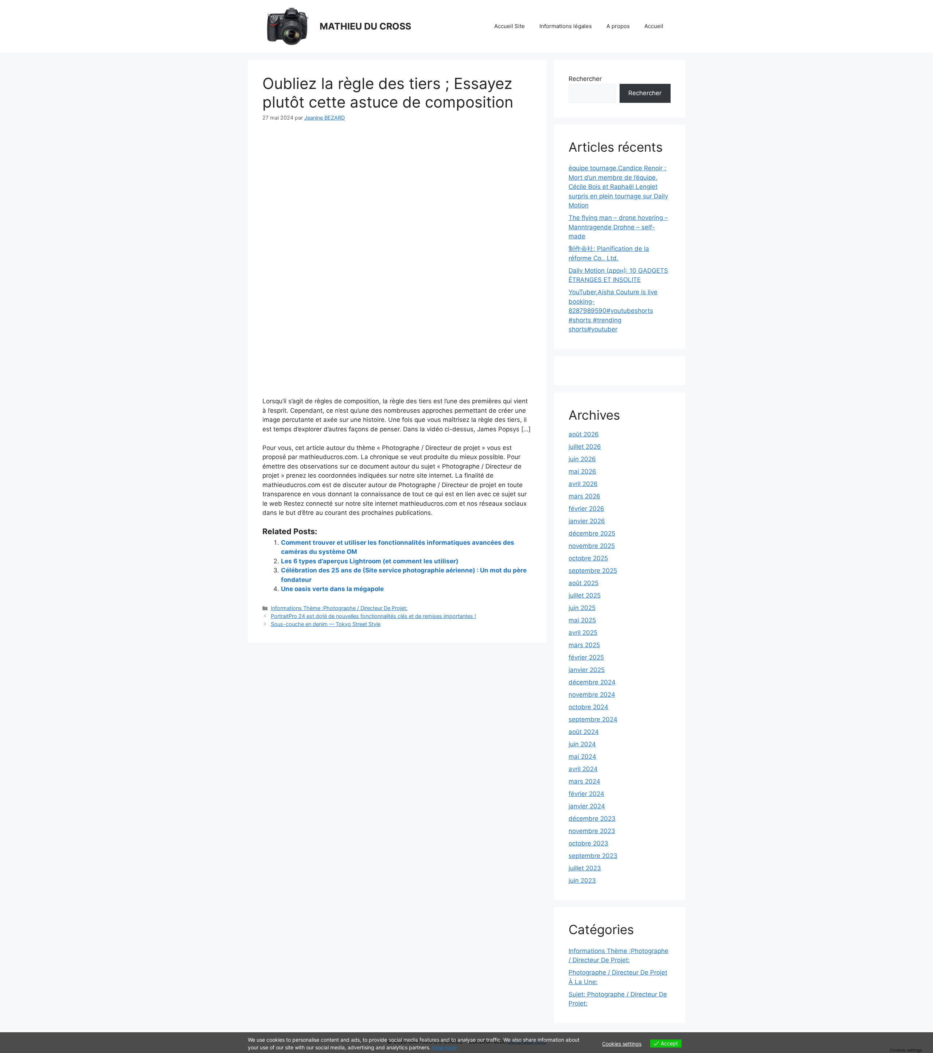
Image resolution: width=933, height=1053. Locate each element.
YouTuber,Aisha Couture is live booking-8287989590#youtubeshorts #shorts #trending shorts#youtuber (613, 310)
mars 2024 (584, 781)
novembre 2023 (592, 831)
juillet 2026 (585, 446)
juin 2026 (582, 459)
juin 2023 (582, 880)
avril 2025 (583, 632)
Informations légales (565, 26)
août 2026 (584, 434)
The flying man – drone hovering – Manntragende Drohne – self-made (618, 227)
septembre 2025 (593, 570)
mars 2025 (584, 645)
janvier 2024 (587, 806)
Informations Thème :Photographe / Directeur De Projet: (339, 608)
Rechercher (585, 78)
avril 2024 (583, 769)
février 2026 (586, 508)
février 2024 (586, 793)
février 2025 (586, 657)
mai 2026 (582, 471)
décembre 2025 (592, 533)
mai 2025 (582, 620)
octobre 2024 (588, 707)
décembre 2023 (592, 818)
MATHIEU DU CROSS (365, 26)
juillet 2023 (585, 868)
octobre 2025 (588, 558)
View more (444, 1047)
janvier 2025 (587, 669)
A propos (618, 26)
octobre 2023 (588, 843)
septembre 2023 (593, 855)
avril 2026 (583, 483)
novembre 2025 (592, 545)
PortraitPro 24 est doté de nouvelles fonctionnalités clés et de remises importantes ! (373, 616)
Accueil (653, 26)
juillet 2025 (585, 595)
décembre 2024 (592, 682)
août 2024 (584, 731)
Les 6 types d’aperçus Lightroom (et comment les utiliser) (369, 561)
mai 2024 (582, 756)
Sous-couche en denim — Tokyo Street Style (325, 624)
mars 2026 (584, 496)
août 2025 (583, 583)
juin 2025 (582, 607)
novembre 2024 (592, 694)
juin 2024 (582, 744)
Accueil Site (509, 26)
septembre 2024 (593, 719)
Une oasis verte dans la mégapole (332, 588)
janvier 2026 (587, 521)
